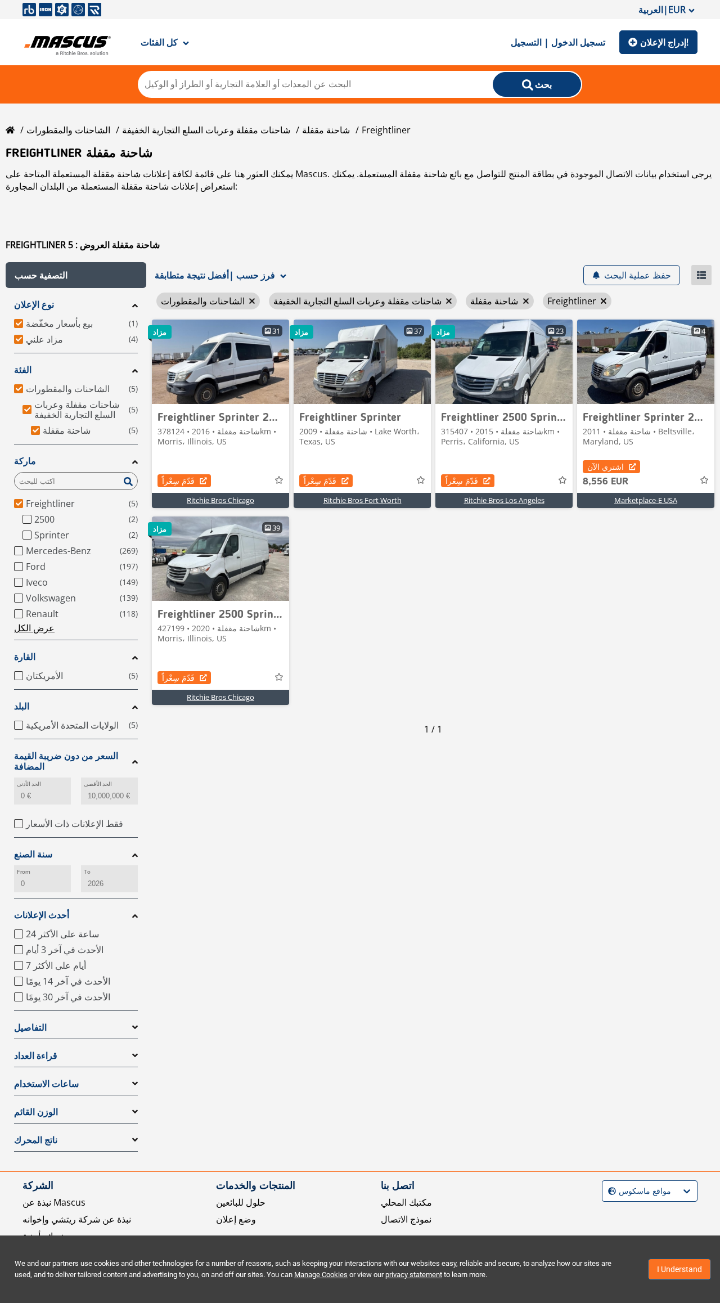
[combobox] (609, 1191)
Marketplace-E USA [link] (645, 500)
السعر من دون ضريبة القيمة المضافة (66, 761)
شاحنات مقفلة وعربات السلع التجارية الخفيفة (206, 130)
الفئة (23, 370)
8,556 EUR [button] (605, 482)
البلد (21, 706)
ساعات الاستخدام (46, 1084)
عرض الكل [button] (34, 628)
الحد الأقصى (98, 784)
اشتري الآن (605, 466)
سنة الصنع (33, 854)
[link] (220, 362)
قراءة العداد (35, 1056)
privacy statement (413, 1274)
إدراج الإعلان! (664, 42)
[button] (76, 275)
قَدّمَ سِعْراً (178, 480)
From (23, 872)
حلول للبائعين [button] (241, 1202)
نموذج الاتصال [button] (406, 1219)
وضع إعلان (236, 1219)
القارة (24, 657)
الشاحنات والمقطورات (68, 130)
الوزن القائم (36, 1112)
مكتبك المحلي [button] (406, 1202)
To (87, 872)
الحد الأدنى (29, 784)
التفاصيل (30, 1027)
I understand (679, 1269)
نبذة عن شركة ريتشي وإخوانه (76, 1219)
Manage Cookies (321, 1274)
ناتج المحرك (35, 1140)
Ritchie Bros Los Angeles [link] (504, 500)
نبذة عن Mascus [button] (54, 1202)
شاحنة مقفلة (326, 130)
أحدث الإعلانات (41, 915)
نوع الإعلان (34, 304)
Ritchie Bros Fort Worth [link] (362, 500)
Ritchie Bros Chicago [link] (220, 500)
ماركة (25, 461)
